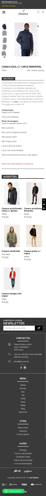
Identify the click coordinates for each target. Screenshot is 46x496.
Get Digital (34, 478)
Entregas (23, 450)
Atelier (23, 405)
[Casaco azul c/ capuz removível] (44, 200)
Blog (23, 409)
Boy (23, 392)
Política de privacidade (23, 460)
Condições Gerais (23, 457)
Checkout (23, 431)
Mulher (23, 385)
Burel (23, 402)
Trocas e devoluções (23, 453)
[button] (38, 26)
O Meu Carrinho (23, 434)
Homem (23, 388)
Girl (23, 395)
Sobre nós (23, 412)
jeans (16, 102)
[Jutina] (23, 12)
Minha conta (23, 428)
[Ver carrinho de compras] (43, 12)
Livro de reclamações (23, 463)
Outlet (23, 399)
